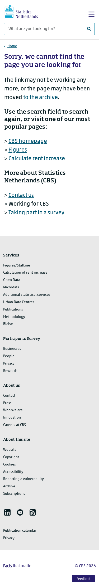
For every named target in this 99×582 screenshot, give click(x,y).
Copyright (11, 457)
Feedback (84, 579)
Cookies (9, 464)
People (9, 356)
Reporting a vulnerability (23, 479)
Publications (13, 309)
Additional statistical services (26, 295)
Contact (9, 395)
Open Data (11, 280)
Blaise (8, 324)
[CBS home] (26, 10)
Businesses (12, 349)
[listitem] (7, 512)
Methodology (14, 317)
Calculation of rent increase (25, 272)
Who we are (13, 410)
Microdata (11, 287)
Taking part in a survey (36, 213)
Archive (9, 486)
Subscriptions (14, 494)
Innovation (12, 417)
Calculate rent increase (36, 159)
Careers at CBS (14, 425)
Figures (17, 150)
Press (7, 403)
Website (10, 450)
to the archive (40, 98)
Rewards (10, 371)
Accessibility (13, 472)
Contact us (21, 195)
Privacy (9, 363)
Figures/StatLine (16, 265)
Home (12, 46)
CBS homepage (27, 141)
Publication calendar (19, 530)
